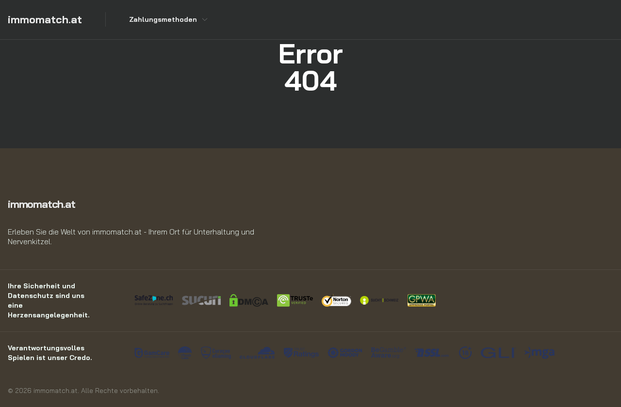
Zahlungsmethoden (163, 19)
